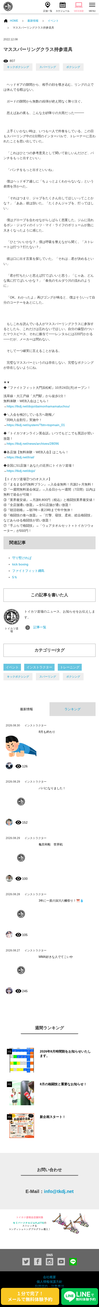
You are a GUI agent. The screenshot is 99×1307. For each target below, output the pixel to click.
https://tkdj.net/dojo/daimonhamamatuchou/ (38, 406)
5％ (14, 577)
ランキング (72, 709)
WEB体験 (79, 11)
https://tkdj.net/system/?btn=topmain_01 (36, 425)
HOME (14, 20)
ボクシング (73, 67)
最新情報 (32, 20)
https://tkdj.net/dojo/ (21, 471)
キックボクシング (18, 67)
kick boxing (20, 564)
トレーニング (69, 667)
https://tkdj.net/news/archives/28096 (33, 443)
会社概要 (49, 1277)
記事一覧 (39, 627)
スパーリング (47, 67)
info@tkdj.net (59, 1191)
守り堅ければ (22, 558)
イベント (53, 20)
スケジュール (63, 11)
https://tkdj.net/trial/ (20, 457)
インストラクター (39, 667)
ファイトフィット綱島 (28, 571)
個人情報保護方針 (49, 1282)
